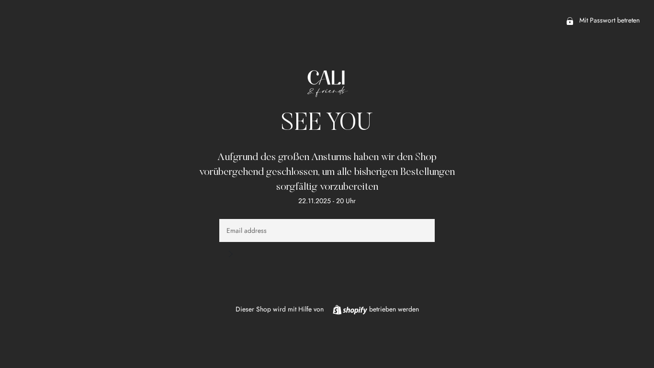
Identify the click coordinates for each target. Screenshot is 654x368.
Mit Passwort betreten (608, 20)
